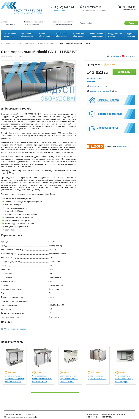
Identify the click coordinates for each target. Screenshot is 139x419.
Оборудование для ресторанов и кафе (21, 8)
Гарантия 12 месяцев (109, 114)
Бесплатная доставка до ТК (100, 91)
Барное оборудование (44, 35)
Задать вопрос (131, 56)
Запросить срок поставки (94, 79)
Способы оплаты (107, 127)
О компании (5, 22)
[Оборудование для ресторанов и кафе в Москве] (1, 43)
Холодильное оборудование (61, 35)
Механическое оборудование (27, 35)
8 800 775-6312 (92, 7)
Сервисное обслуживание (63, 22)
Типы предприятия (31, 24)
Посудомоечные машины (115, 35)
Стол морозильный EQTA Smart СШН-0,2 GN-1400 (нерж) (124, 379)
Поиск (131, 23)
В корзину (124, 72)
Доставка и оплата (8, 24)
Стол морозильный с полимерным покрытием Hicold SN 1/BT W (42, 379)
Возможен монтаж (108, 100)
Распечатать (115, 56)
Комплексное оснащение (34, 22)
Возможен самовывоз (98, 87)
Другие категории (131, 35)
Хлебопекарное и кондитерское (96, 35)
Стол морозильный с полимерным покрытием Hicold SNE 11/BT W (14, 379)
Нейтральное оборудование (78, 35)
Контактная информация (62, 24)
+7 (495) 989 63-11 (64, 7)
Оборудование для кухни (10, 35)
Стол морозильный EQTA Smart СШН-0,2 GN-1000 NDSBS (69, 379)
